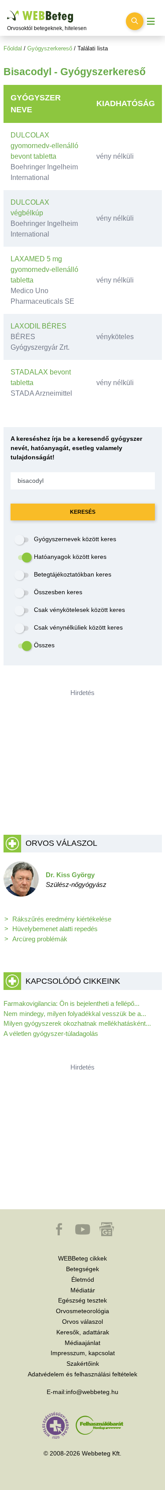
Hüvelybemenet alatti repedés (55, 928)
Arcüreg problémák (39, 939)
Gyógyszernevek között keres (75, 539)
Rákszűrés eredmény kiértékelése (61, 919)
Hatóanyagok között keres (70, 556)
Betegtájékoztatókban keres (72, 574)
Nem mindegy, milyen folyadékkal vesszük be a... (75, 1013)
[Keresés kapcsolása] (134, 21)
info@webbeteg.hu (92, 1391)
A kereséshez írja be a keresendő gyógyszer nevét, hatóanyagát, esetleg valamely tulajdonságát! (76, 448)
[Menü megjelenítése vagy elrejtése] (150, 21)
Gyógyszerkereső (49, 48)
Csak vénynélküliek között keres (78, 627)
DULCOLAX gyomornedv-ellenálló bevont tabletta (44, 145)
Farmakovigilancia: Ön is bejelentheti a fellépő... (71, 1003)
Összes (44, 645)
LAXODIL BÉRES (38, 326)
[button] (59, 1233)
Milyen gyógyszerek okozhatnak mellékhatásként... (77, 1023)
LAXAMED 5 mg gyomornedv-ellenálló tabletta (44, 269)
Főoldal (13, 48)
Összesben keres (58, 592)
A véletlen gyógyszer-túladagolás (51, 1033)
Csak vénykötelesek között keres (79, 609)
